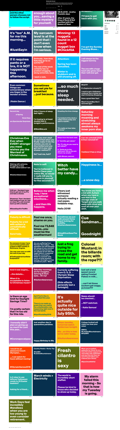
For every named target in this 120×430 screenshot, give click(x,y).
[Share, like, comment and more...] (20, 26)
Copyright (16, 427)
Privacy (18, 427)
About (9, 427)
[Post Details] (31, 27)
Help (11, 427)
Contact (13, 427)
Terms (20, 427)
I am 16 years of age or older (51, 7)
